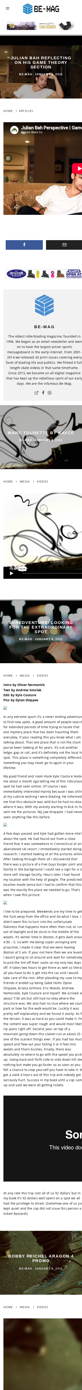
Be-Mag (25, 74)
